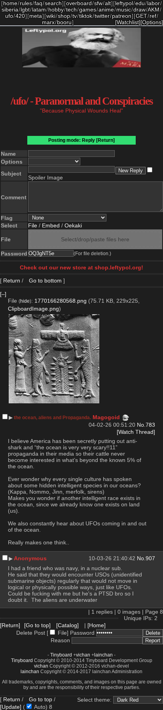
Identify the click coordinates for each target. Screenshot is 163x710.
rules (26, 3)
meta (35, 16)
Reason (60, 640)
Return (11, 280)
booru (64, 22)
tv (74, 16)
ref (153, 16)
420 (20, 16)
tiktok (85, 16)
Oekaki (73, 225)
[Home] (96, 625)
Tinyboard (61, 655)
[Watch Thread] (136, 432)
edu (140, 3)
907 (150, 558)
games (87, 9)
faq (38, 3)
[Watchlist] (127, 22)
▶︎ (11, 417)
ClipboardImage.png (33, 308)
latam (39, 9)
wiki (50, 16)
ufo (9, 16)
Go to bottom (44, 280)
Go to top (40, 699)
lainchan (103, 655)
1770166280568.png (60, 301)
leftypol (124, 3)
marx (48, 22)
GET (141, 16)
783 (150, 425)
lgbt (25, 9)
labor (153, 3)
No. (141, 425)
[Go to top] (37, 625)
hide (25, 300)
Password (82, 633)
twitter (102, 16)
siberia (10, 9)
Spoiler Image (45, 177)
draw (139, 9)
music (123, 9)
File (32, 225)
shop (64, 16)
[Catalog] (67, 625)
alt (108, 3)
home (10, 3)
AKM (153, 9)
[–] (3, 294)
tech (71, 9)
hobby (56, 9)
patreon (121, 16)
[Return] (105, 140)
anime (106, 9)
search (53, 3)
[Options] (151, 22)
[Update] (10, 707)
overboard (79, 3)
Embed (51, 225)
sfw (98, 3)
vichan (83, 655)
